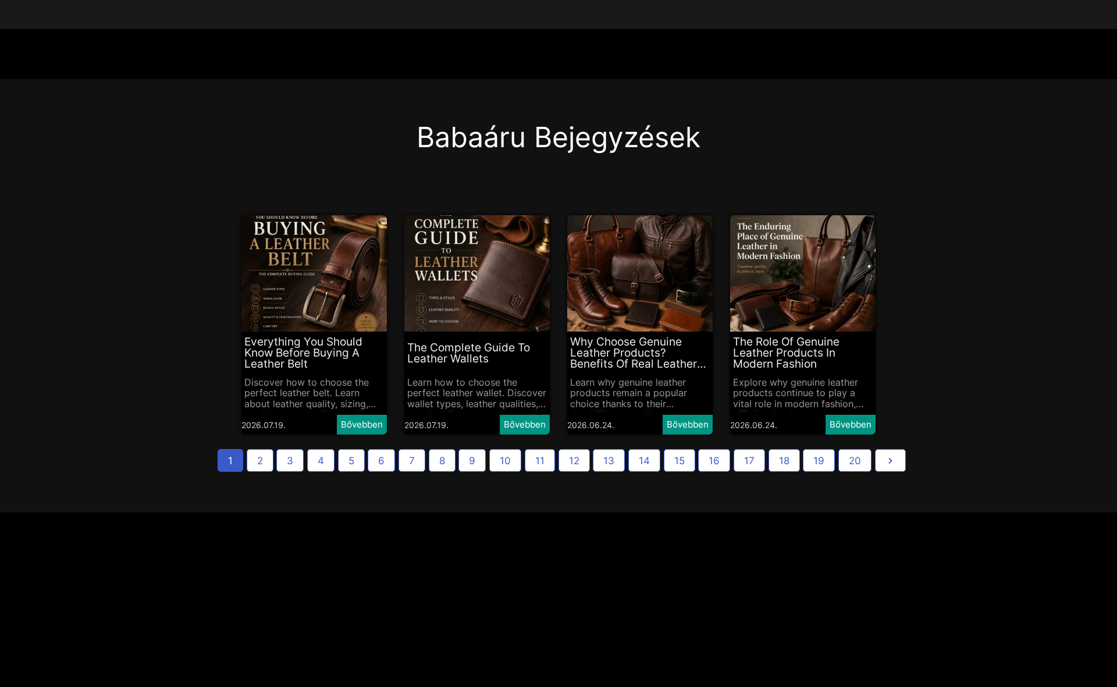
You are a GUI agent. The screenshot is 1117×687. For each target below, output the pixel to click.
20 (855, 461)
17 (749, 461)
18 (784, 461)
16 (714, 461)
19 (818, 461)
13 (608, 461)
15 (679, 461)
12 (574, 461)
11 (540, 461)
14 (644, 461)
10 (505, 461)
